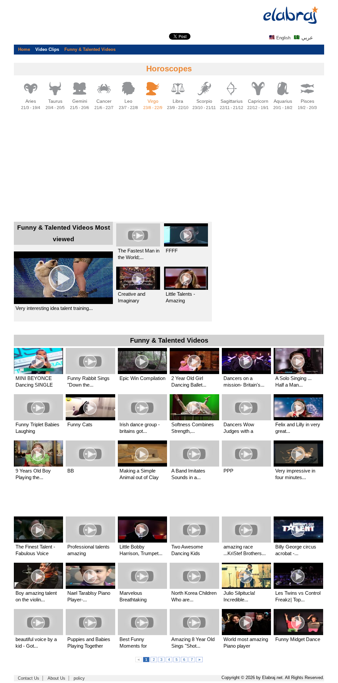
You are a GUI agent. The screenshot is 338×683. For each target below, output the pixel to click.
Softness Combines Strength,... (192, 428)
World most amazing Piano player (245, 642)
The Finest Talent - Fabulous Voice (35, 550)
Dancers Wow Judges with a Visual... (238, 428)
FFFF (172, 250)
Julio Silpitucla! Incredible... (239, 596)
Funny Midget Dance (297, 639)
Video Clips (47, 49)
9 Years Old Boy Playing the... (33, 474)
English (282, 37)
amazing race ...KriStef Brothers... (244, 550)
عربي (306, 37)
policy (79, 678)
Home (24, 49)
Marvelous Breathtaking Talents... (133, 596)
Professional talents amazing (88, 550)
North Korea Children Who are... (194, 596)
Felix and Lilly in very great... (297, 428)
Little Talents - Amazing (180, 297)
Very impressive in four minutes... (295, 474)
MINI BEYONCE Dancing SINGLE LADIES (34, 381)
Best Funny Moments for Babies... (133, 642)
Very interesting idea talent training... (54, 308)
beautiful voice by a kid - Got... (36, 642)
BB (70, 471)
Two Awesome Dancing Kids (187, 550)
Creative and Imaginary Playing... (131, 297)
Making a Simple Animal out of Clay (139, 474)
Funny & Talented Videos (90, 49)
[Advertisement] (169, 166)
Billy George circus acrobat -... (295, 550)
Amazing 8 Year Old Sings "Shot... (193, 642)
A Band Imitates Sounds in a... (188, 474)
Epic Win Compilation (142, 378)
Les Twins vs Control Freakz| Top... (298, 596)
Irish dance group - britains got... (139, 428)
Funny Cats (79, 424)
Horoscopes (169, 68)
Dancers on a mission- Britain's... (243, 381)
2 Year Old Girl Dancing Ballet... (188, 381)
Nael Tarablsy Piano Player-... (88, 596)
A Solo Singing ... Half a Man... (293, 381)
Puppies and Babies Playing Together (88, 642)
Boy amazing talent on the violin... (36, 596)
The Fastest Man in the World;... (138, 254)
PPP (228, 471)
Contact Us (28, 678)
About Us (56, 678)
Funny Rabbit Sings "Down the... (88, 381)
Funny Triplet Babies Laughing (37, 428)
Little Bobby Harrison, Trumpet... (140, 550)
